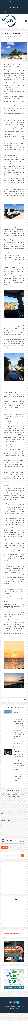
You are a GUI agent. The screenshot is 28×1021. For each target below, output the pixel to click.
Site (2, 813)
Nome (3, 800)
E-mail (3, 807)
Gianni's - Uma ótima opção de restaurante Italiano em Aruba (18, 752)
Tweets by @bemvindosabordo (12, 933)
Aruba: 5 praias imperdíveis (17, 711)
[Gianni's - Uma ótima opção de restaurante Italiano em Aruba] (8, 752)
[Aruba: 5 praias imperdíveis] (8, 712)
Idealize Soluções (14, 1008)
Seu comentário (5, 820)
